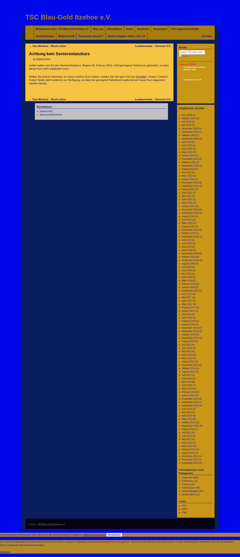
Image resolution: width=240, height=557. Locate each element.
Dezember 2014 (190, 365)
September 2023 (190, 138)
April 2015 (187, 355)
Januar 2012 (188, 453)
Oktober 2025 (189, 118)
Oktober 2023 (189, 135)
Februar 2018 (189, 284)
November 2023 (190, 132)
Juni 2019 (187, 243)
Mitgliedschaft (66, 36)
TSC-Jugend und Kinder (185, 29)
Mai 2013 (186, 412)
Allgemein (187, 477)
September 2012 (190, 426)
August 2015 (188, 341)
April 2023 (187, 149)
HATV (185, 509)
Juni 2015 (187, 348)
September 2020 (190, 213)
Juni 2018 (187, 270)
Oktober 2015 (189, 334)
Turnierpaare (188, 487)
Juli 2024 (186, 121)
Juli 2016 (186, 314)
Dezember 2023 (190, 128)
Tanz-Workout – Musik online (47, 46)
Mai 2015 (186, 351)
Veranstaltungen (45, 36)
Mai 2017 (186, 297)
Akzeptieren (114, 534)
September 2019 (190, 236)
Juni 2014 (187, 378)
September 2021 (190, 186)
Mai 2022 (186, 172)
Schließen (5, 552)
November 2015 (190, 331)
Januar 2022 (188, 179)
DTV (184, 505)
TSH (184, 512)
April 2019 (187, 250)
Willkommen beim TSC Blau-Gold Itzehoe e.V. (62, 29)
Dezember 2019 (190, 230)
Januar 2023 (188, 155)
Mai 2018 (186, 273)
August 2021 (188, 189)
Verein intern (188, 494)
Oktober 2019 (189, 233)
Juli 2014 (186, 375)
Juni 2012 (187, 436)
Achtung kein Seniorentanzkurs (59, 53)
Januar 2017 (188, 311)
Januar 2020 (188, 226)
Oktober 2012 (189, 422)
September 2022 (190, 165)
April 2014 (187, 385)
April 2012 (187, 442)
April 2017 (187, 301)
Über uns (98, 29)
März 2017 (187, 304)
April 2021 (187, 199)
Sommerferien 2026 (192, 80)
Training (186, 484)
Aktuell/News (114, 29)
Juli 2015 (186, 344)
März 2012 (187, 446)
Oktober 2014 (189, 368)
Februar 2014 (189, 392)
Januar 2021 (188, 206)
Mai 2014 (186, 382)
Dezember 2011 (190, 456)
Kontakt (141, 76)
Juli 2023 (186, 142)
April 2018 (187, 277)
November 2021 (190, 182)
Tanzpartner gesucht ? (91, 36)
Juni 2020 (187, 219)
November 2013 (190, 402)
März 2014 (187, 388)
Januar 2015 (188, 361)
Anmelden (206, 36)
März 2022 (187, 176)
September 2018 (190, 260)
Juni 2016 (187, 317)
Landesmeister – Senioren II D (154, 46)
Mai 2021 (186, 196)
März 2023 (187, 152)
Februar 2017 (189, 307)
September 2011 (190, 463)
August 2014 (188, 371)
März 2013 (187, 419)
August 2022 (188, 169)
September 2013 (190, 405)
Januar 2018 (188, 287)
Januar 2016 (188, 324)
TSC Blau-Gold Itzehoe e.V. (68, 17)
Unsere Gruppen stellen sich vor (126, 36)
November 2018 (190, 253)
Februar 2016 (189, 321)
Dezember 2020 (190, 209)
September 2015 (190, 338)
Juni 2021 (187, 192)
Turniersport (160, 29)
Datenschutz (46, 111)
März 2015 (187, 358)
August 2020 (188, 216)
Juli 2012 (186, 432)
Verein (129, 29)
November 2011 (190, 459)
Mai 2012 (186, 439)
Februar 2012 (189, 449)
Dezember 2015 (190, 328)
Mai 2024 (186, 125)
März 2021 (187, 203)
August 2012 (188, 429)
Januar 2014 (188, 395)
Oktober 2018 (189, 257)
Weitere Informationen (94, 535)
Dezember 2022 (190, 159)
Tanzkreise (143, 29)
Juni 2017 (187, 294)
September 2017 (190, 290)
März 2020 (187, 223)
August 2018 (188, 263)
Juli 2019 (186, 240)
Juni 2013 (187, 409)
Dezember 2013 (190, 398)
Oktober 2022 (189, 162)
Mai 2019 (186, 246)
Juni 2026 (187, 115)
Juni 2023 (187, 145)
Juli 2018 (186, 267)
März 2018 (187, 280)
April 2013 (187, 415)
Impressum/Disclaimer (51, 114)
